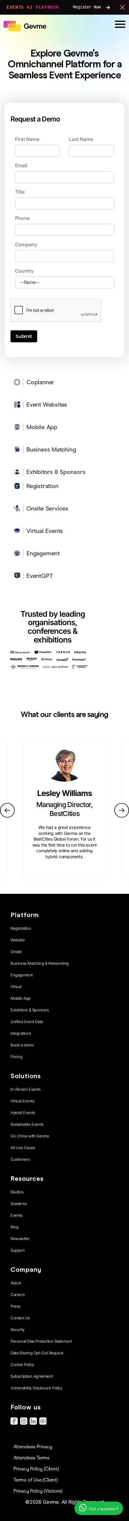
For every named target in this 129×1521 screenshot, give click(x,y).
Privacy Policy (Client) (36, 1469)
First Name (27, 139)
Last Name (81, 139)
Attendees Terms (32, 1458)
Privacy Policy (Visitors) (38, 1491)
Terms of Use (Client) (36, 1480)
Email (21, 165)
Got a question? (103, 1508)
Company (26, 244)
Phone (22, 218)
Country (24, 271)
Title (20, 192)
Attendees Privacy (33, 1446)
